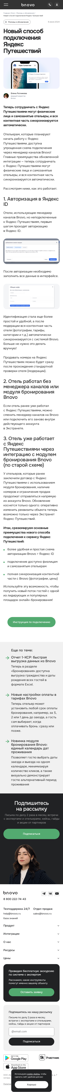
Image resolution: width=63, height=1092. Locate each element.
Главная (6, 13)
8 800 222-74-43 (14, 899)
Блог (13, 13)
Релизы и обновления (25, 13)
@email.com (19, 1031)
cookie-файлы (33, 1074)
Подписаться (31, 834)
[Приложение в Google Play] (15, 1058)
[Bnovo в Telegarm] (44, 893)
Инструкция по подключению (31, 622)
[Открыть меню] (6, 4)
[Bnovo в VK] (50, 893)
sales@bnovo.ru (42, 913)
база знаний (10, 918)
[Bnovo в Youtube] (57, 893)
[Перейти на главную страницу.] (27, 4)
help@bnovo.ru (12, 913)
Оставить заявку (31, 992)
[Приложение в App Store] (15, 1066)
